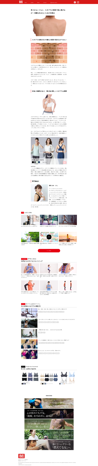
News (38, 2)
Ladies (32, 2)
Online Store (54, 2)
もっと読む (49, 250)
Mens (26, 2)
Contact (45, 2)
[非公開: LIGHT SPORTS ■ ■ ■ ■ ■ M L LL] (49, 163)
